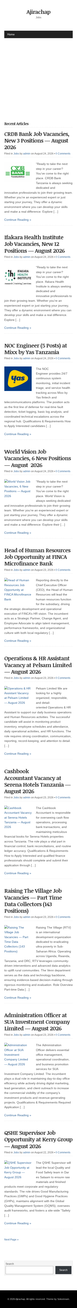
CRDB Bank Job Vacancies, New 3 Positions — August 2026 (36, 140)
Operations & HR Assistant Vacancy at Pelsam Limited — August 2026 (38, 664)
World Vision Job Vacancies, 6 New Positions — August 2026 (37, 458)
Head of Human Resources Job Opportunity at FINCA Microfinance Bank (37, 556)
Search (10, 1263)
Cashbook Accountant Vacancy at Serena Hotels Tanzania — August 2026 (37, 781)
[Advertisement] (38, 76)
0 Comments (63, 153)
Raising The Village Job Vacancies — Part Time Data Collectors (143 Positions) (33, 900)
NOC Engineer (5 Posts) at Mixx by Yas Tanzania (35, 349)
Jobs (16, 153)
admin (26, 153)
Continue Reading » (17, 219)
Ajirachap (38, 12)
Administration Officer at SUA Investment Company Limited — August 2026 (37, 1021)
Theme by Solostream (57, 1299)
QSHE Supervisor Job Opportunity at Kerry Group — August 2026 (38, 1139)
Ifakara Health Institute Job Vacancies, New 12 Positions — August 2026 (34, 243)
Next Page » (11, 1239)
